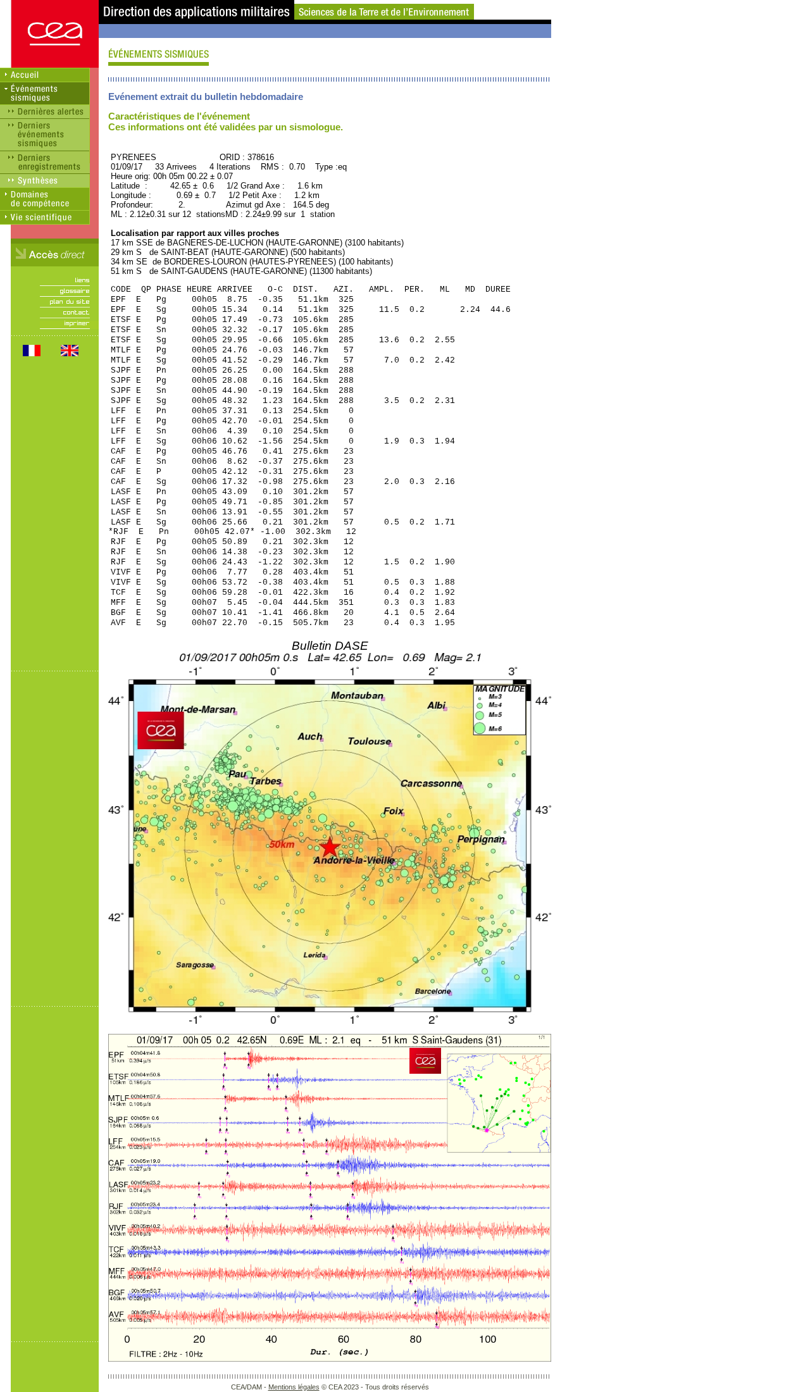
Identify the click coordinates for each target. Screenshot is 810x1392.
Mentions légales (294, 1387)
